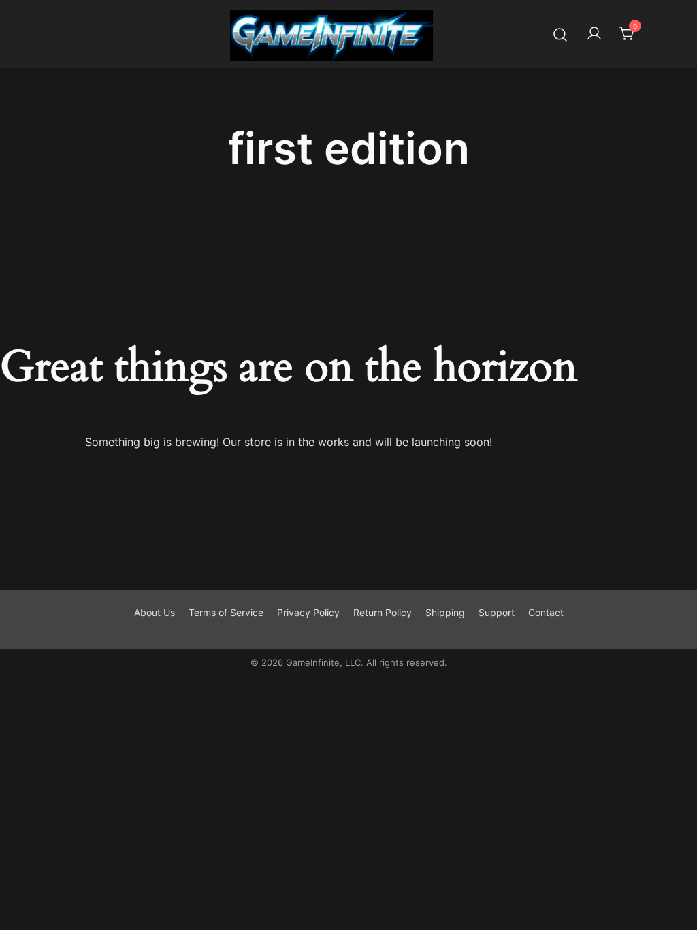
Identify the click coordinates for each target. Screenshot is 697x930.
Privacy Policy (308, 612)
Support (497, 612)
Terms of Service (226, 612)
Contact (546, 612)
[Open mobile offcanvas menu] (36, 34)
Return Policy (382, 612)
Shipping (445, 612)
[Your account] (594, 34)
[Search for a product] (560, 34)
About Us (154, 612)
